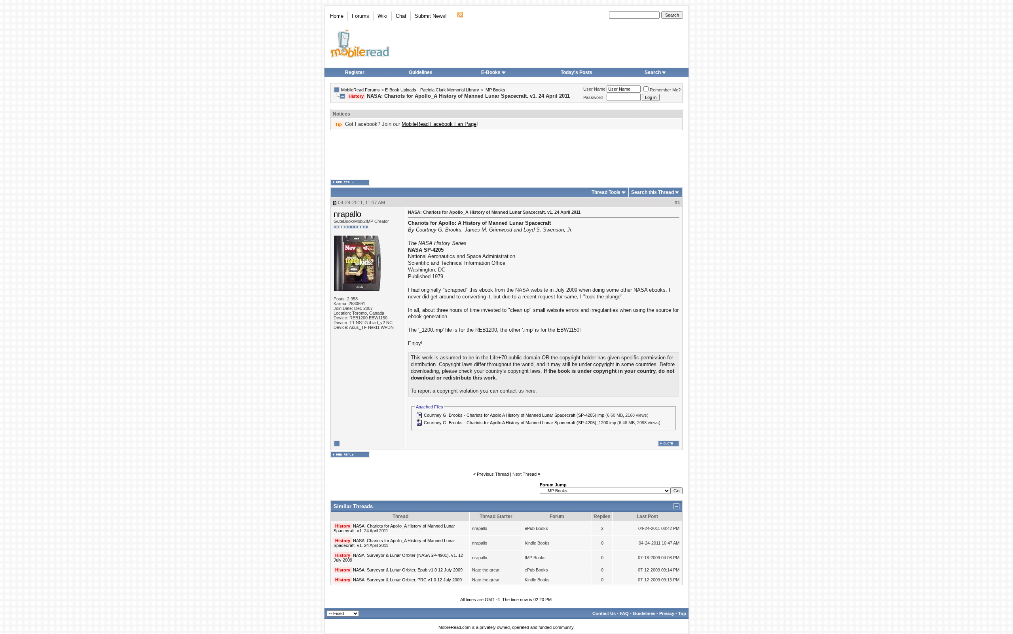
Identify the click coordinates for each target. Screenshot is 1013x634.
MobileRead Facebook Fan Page (439, 124)
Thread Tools (606, 192)
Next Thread (524, 474)
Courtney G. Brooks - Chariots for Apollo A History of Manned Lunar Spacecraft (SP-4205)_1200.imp (520, 422)
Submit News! (431, 16)
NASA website (531, 290)
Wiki (382, 16)
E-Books (491, 72)
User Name (594, 89)
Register (354, 72)
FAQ (624, 613)
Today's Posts (576, 72)
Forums (360, 16)
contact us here (517, 391)
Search (653, 72)
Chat (401, 16)
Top (682, 613)
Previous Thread (493, 474)
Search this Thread (652, 192)
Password (593, 97)
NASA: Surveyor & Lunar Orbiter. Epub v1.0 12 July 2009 (408, 570)
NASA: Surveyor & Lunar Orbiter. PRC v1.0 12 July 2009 (407, 579)
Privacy (666, 613)
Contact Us (604, 613)
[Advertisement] (506, 155)
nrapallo (347, 214)
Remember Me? (665, 89)
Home (336, 16)
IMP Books (494, 89)
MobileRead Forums (360, 89)
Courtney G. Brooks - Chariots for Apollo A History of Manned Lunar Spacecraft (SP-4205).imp (514, 415)
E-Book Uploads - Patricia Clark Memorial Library (432, 89)
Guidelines (421, 72)
